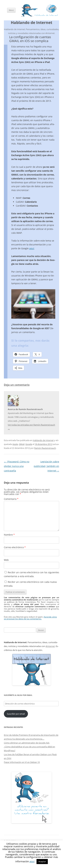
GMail (21, 444)
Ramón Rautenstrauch (45, 448)
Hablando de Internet (31, 22)
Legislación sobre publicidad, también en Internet (46, 466)
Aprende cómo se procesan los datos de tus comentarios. (30, 618)
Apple (15, 444)
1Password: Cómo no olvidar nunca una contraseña (16, 466)
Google (28, 444)
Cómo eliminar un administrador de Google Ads (26, 742)
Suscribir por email (16, 713)
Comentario (11, 498)
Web (6, 559)
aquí (31, 248)
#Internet (50, 646)
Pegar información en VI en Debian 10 (22, 762)
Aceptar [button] (42, 861)
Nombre (9, 534)
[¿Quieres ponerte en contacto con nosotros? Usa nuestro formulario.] (31, 797)
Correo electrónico (15, 547)
